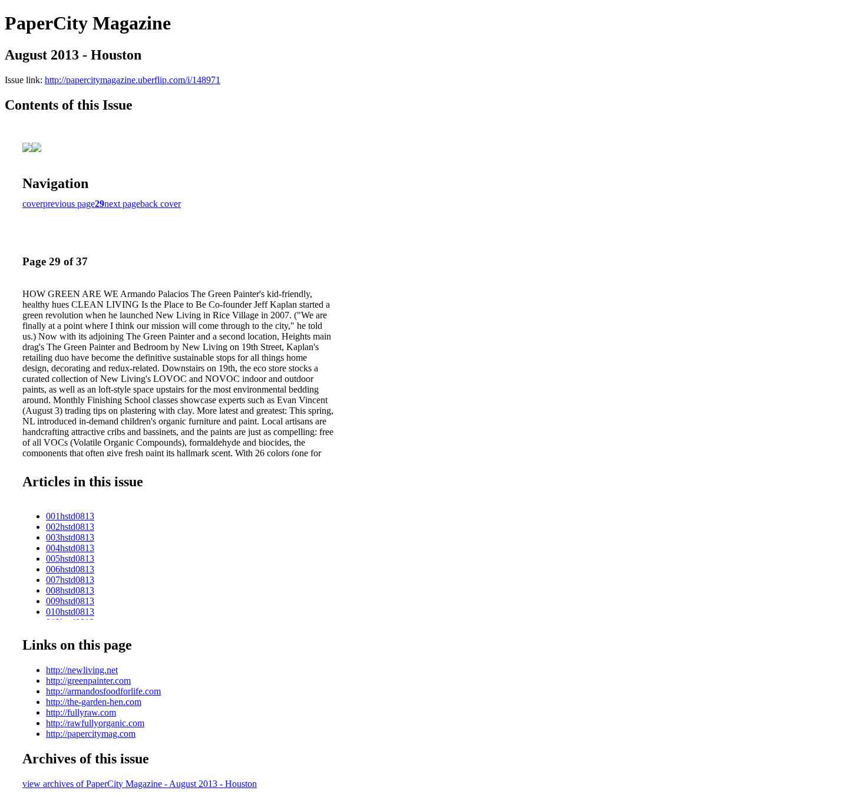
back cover (160, 204)
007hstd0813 (70, 580)
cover (32, 204)
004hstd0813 (70, 548)
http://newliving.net (82, 670)
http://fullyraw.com (81, 712)
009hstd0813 (70, 601)
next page (122, 204)
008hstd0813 (70, 590)
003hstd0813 (70, 537)
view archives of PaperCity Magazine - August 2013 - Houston (139, 784)
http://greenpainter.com (88, 681)
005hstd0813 (70, 559)
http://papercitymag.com (90, 734)
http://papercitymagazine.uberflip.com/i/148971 (132, 80)
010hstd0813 (70, 612)
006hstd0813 (70, 569)
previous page (69, 204)
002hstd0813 (70, 527)
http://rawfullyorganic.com (95, 723)
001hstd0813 (70, 516)
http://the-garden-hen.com (93, 702)
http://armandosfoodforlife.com (103, 691)
